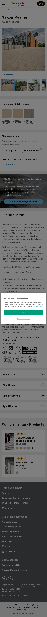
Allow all (23, 313)
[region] (23, 308)
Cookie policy (38, 306)
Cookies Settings (23, 319)
